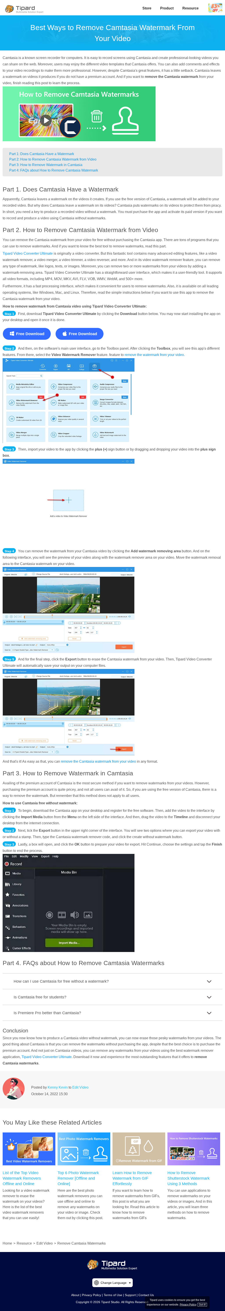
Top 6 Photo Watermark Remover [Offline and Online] (78, 1178)
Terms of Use (113, 1295)
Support (130, 1295)
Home (7, 1243)
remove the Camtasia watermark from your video (98, 761)
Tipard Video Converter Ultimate (28, 253)
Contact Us (146, 1295)
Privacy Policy (91, 1295)
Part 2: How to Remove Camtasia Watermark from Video (52, 159)
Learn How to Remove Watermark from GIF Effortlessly (132, 1178)
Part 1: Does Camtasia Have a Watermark (41, 154)
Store (146, 8)
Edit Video (80, 1087)
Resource (190, 8)
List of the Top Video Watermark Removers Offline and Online (22, 1178)
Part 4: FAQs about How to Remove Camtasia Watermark (53, 170)
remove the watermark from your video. (155, 355)
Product (167, 8)
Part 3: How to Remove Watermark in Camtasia (45, 165)
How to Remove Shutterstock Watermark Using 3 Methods (188, 1178)
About (75, 1295)
